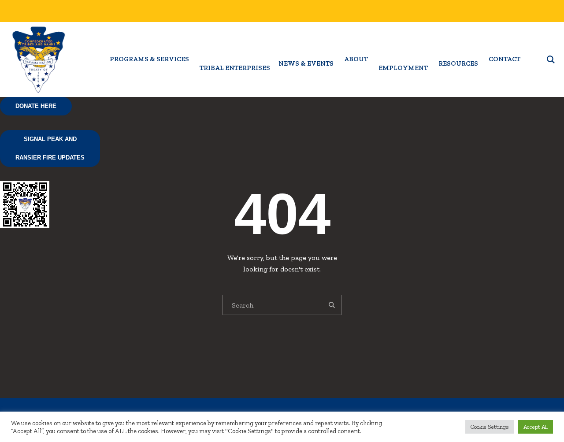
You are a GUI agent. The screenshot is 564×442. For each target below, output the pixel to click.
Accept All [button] (535, 426)
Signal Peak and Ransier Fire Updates (50, 148)
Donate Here (35, 106)
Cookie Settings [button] (489, 426)
